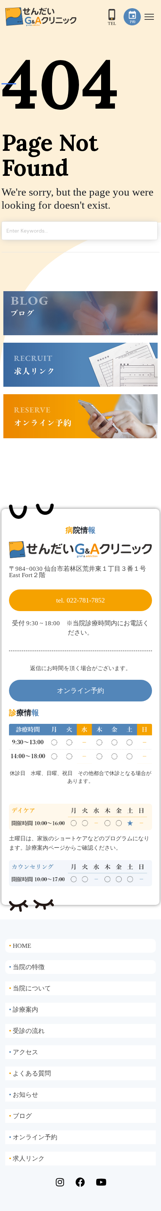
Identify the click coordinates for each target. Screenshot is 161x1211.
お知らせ (23, 1094)
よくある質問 (30, 1073)
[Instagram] (60, 1182)
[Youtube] (101, 1182)
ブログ (20, 1116)
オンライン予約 (33, 1137)
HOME (20, 945)
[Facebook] (80, 1182)
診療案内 (23, 1009)
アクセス (23, 1052)
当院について (30, 988)
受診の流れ (27, 1030)
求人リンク (27, 1158)
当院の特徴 (27, 967)
